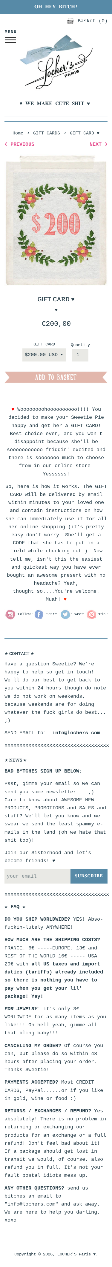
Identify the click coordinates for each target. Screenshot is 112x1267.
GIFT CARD (44, 344)
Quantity (80, 345)
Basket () (91, 21)
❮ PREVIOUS (19, 144)
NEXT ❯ (99, 144)
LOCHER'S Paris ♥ (76, 1254)
